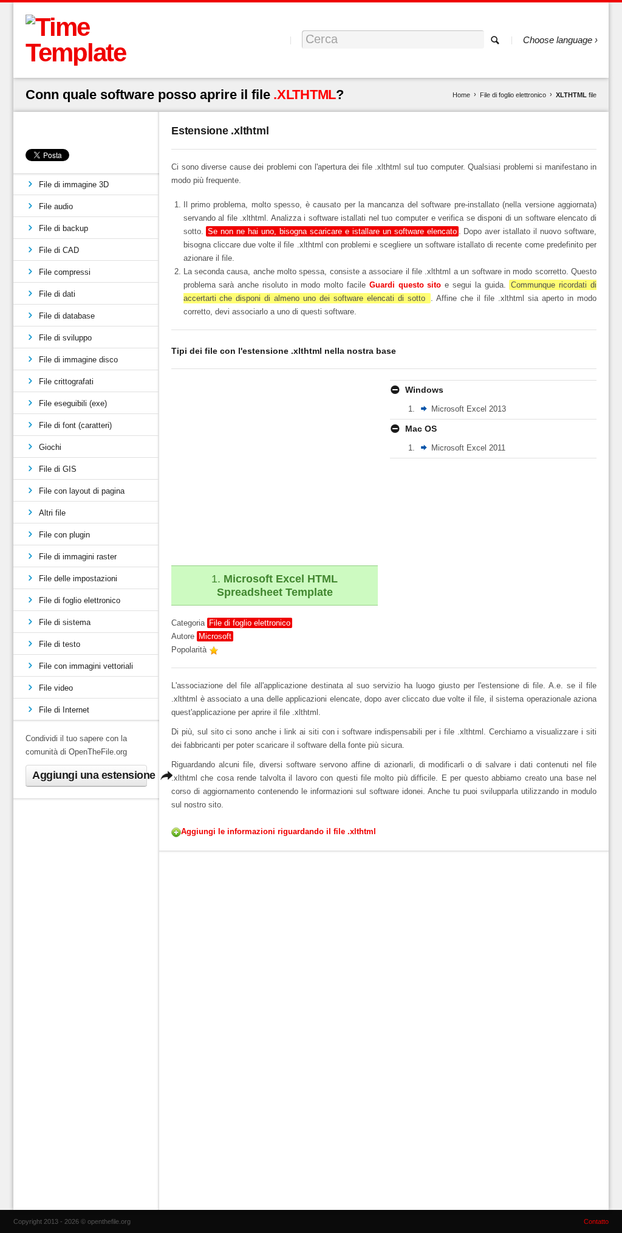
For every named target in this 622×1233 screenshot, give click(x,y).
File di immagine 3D (74, 184)
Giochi (50, 447)
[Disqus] (383, 1028)
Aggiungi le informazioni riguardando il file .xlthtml (278, 831)
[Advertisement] (273, 465)
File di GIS (58, 469)
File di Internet (64, 709)
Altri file (52, 512)
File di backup (63, 228)
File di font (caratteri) (75, 425)
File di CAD (59, 250)
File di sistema (65, 622)
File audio (56, 206)
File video (56, 687)
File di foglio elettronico (513, 94)
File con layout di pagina (82, 491)
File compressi (65, 272)
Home (461, 94)
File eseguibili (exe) (73, 403)
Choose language (557, 40)
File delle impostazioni (78, 578)
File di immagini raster (78, 556)
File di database (67, 315)
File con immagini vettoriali (86, 666)
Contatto (596, 1221)
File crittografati (66, 381)
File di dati (57, 294)
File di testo (59, 644)
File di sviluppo (65, 337)
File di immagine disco (78, 359)
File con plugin (64, 534)
